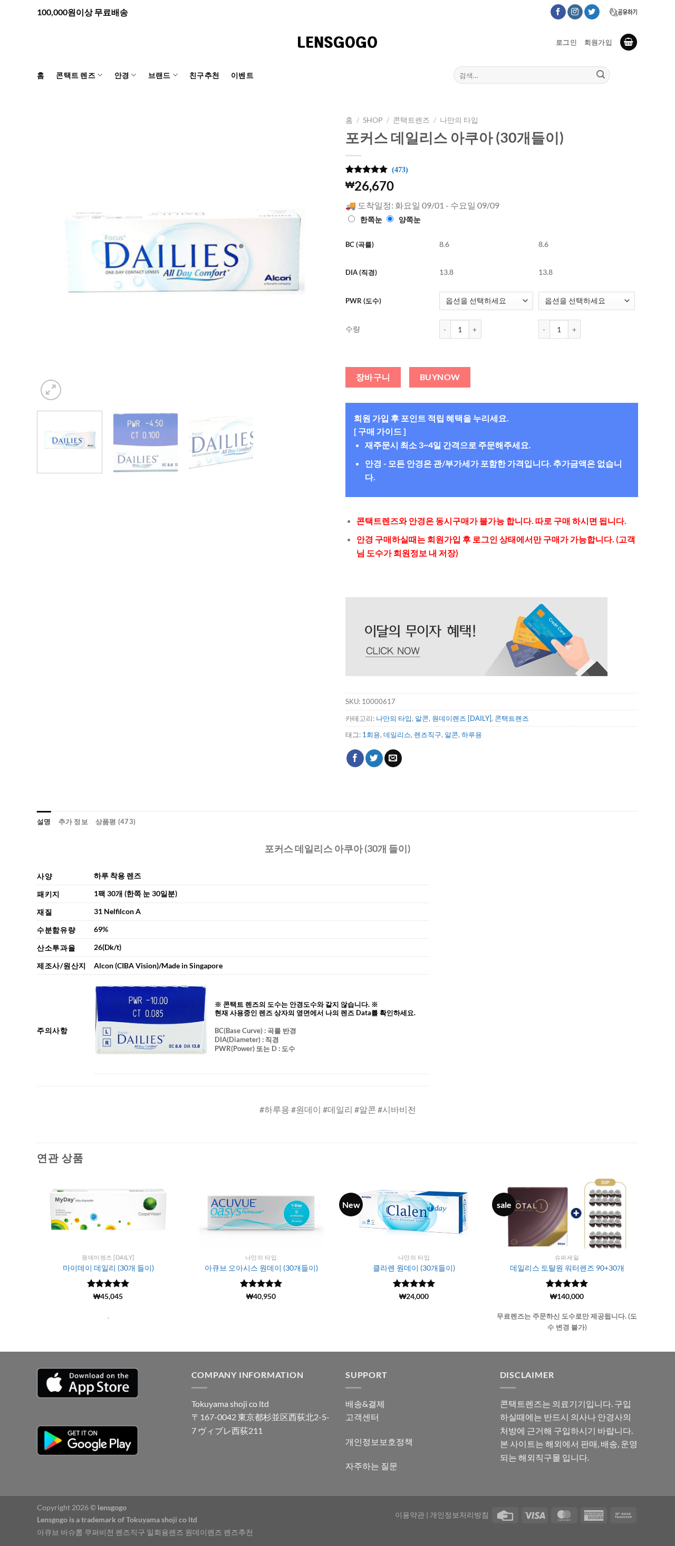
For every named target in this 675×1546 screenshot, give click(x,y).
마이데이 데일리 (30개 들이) (108, 1267)
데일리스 (397, 734)
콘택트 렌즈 (75, 75)
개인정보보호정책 (379, 1441)
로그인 (566, 42)
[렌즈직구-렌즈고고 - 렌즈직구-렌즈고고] (337, 42)
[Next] (310, 256)
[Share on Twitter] (374, 758)
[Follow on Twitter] (592, 12)
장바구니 (373, 377)
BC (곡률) (359, 244)
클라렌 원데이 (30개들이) (414, 1267)
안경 (122, 75)
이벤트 (242, 75)
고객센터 (362, 1417)
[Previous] (55, 256)
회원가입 (598, 42)
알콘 (422, 718)
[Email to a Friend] (393, 758)
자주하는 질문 (371, 1466)
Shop (373, 120)
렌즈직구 (427, 734)
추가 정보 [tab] (73, 821)
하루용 (471, 734)
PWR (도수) (363, 300)
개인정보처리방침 (459, 1514)
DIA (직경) (361, 272)
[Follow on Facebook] (558, 12)
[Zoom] (51, 390)
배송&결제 (365, 1404)
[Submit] (601, 75)
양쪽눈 (410, 219)
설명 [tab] (44, 821)
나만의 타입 (459, 120)
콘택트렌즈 (411, 120)
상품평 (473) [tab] (115, 821)
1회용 (371, 734)
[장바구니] (628, 42)
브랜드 (159, 75)
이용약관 (410, 1514)
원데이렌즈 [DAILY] (461, 718)
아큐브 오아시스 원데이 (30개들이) (261, 1267)
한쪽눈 (371, 219)
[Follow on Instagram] (575, 12)
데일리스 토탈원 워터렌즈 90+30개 (567, 1267)
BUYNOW (440, 377)
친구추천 (204, 75)
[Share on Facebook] (355, 758)
